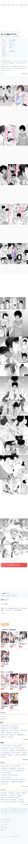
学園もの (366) (4, 799)
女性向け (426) (4, 795)
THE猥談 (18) (15, 728)
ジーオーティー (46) (15, 752)
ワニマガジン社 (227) (17, 745)
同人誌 (7, 31)
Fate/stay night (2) (5, 781)
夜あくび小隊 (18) (4, 730)
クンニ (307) (20, 799)
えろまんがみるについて (6, 819)
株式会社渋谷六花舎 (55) (22, 750)
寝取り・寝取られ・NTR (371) (13, 797)
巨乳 (13, 5)
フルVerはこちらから (14, 565)
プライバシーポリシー (6, 821)
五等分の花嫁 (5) (12, 768)
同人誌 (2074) (3, 716)
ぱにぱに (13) (16, 732)
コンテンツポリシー (5, 824)
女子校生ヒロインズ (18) (6, 728)
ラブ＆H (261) (21, 801)
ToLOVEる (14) (4, 768)
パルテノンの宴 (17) (14, 730)
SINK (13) (3, 732)
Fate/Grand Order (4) (19, 770)
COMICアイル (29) (5, 725)
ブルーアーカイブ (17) (14, 766)
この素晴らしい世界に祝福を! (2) (17, 781)
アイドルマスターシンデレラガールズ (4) (9, 775)
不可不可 (11, 42)
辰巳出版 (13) (24, 754)
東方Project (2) (23, 779)
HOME (3, 31)
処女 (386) (3, 797)
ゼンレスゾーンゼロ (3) (5, 777)
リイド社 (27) (24, 752)
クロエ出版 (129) (4, 748)
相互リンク (3, 829)
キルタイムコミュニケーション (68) (17, 748)
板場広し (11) (12, 734)
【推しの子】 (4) (21, 768)
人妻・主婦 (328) (12, 799)
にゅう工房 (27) (14, 725)
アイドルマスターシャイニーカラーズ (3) (9, 779)
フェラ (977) (17, 792)
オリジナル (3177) (4, 766)
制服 (26, 5)
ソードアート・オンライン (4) (7, 770)
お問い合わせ (4, 827)
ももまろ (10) (10, 736)
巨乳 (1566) (11, 792)
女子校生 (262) (14, 801)
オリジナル (11, 44)
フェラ (17, 5)
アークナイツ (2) (4, 783)
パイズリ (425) (12, 795)
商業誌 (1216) (3, 718)
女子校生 (21, 5)
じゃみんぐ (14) (23, 730)
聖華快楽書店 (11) (20, 734)
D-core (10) (3, 757)
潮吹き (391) (19, 795)
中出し (9, 5)
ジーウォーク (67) (4, 750)
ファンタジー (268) (5, 801)
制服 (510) (24, 792)
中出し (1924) (4, 792)
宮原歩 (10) (3, 736)
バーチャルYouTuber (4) (6, 772)
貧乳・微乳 (14, 595)
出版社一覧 (25, 759)
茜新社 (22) (3, 754)
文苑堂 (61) (12, 750)
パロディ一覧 (25, 786)
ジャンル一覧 (25, 804)
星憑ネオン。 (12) (4, 734)
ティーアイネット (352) (6, 745)
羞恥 (8, 595)
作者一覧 (26, 739)
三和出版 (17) (10, 754)
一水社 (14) (17, 754)
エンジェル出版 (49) (5, 752)
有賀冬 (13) (9, 732)
